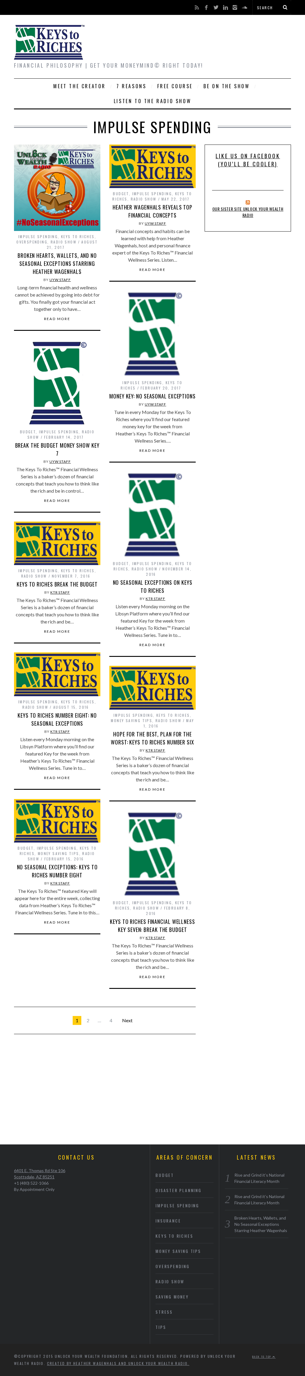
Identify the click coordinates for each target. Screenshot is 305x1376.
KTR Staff (155, 598)
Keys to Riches (78, 236)
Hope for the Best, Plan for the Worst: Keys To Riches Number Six (152, 738)
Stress (164, 1312)
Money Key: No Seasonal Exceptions (152, 396)
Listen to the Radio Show (152, 101)
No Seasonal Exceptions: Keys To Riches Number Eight (57, 871)
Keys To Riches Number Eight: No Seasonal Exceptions (57, 719)
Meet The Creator (79, 86)
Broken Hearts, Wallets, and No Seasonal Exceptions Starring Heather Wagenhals (57, 263)
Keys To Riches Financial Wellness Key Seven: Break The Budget (152, 925)
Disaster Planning (178, 1190)
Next (127, 1020)
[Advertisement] (152, 1093)
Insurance (168, 1220)
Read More (57, 319)
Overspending (31, 241)
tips (160, 1327)
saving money (172, 1296)
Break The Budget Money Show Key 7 (57, 449)
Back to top (262, 1356)
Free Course (175, 86)
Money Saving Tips (131, 720)
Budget (121, 193)
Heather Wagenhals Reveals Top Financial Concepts (152, 211)
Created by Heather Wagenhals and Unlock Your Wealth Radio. (118, 1363)
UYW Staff (60, 279)
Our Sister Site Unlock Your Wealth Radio (248, 212)
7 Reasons (131, 86)
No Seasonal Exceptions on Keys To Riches (152, 586)
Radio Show (64, 241)
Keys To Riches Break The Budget (57, 584)
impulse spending (38, 236)
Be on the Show (226, 86)
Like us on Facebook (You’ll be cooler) (248, 160)
